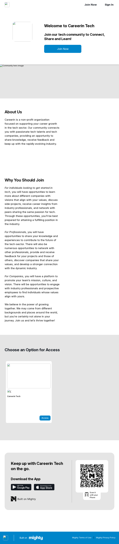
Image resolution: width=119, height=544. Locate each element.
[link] (29, 392)
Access (45, 418)
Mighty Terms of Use (81, 537)
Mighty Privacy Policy (105, 537)
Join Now (90, 4)
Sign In (109, 4)
